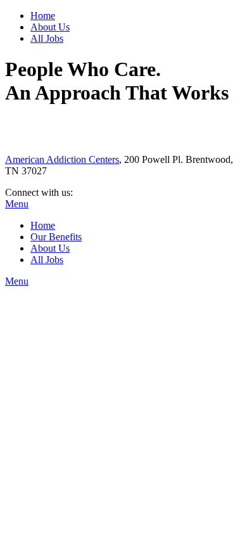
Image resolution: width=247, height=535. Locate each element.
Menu (16, 203)
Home (42, 15)
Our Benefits (56, 236)
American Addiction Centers (62, 159)
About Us (50, 27)
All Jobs (46, 38)
